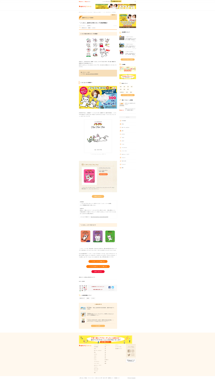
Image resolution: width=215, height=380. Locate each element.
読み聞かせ (122, 92)
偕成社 (89, 27)
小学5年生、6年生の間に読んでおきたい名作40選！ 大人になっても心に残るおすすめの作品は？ (130, 47)
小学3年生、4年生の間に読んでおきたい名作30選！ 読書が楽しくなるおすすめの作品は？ (130, 54)
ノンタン (93, 27)
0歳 (120, 86)
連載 (89, 25)
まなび (123, 137)
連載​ (122, 167)
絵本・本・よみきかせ (130, 51)
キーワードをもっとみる (128, 95)
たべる (123, 144)
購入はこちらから (98, 196)
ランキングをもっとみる (128, 59)
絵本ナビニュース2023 (97, 12)
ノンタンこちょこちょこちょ (104, 167)
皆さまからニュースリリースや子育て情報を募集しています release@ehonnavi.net (131, 361)
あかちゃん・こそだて (125, 154)
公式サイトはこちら (98, 271)
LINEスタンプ (84, 27)
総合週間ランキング (118, 348)
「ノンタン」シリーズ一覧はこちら (98, 261)
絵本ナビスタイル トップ (83, 12)
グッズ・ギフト (90, 12)
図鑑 (131, 92)
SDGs (95, 348)
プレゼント (124, 157)
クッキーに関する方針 (106, 1)
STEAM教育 (124, 120)
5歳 (124, 89)
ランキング (124, 164)
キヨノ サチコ (104, 170)
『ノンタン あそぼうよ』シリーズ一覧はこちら (98, 266)
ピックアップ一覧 (118, 346)
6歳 (127, 89)
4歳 (120, 89)
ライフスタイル (124, 147)
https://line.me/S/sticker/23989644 (92, 73)
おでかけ (123, 134)
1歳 (124, 86)
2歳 (127, 86)
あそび (123, 140)
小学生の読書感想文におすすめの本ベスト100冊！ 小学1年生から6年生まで (130, 39)
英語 (127, 92)
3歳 (131, 86)
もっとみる (98, 325)
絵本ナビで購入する (103, 174)
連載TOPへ (114, 14)
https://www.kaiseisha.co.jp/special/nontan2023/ (99, 216)
